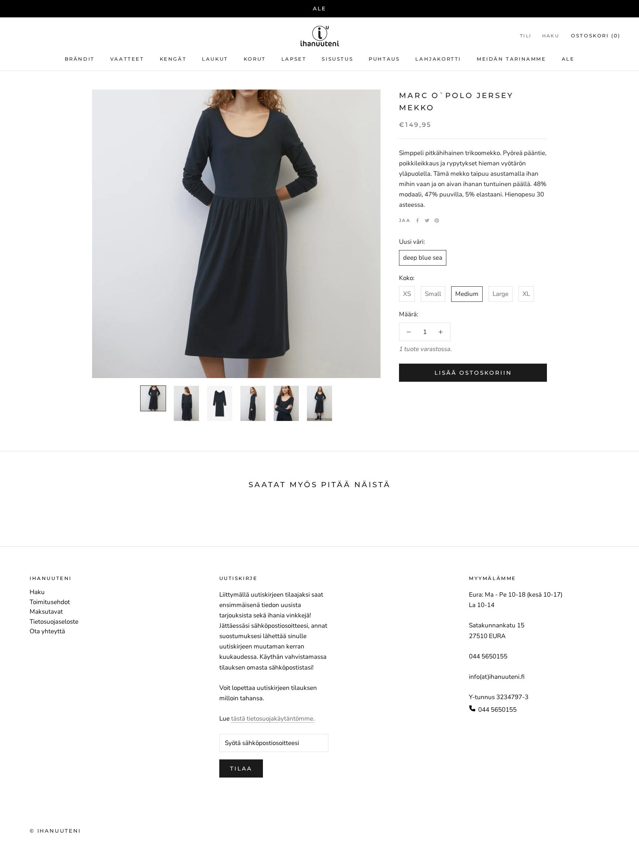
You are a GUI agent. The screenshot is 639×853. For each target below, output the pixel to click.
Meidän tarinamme (511, 59)
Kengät (173, 59)
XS (407, 294)
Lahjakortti (438, 59)
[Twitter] (427, 220)
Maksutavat (46, 611)
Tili (526, 35)
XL (526, 294)
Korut (255, 59)
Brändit (80, 59)
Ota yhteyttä (47, 631)
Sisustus (337, 59)
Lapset (294, 59)
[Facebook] (417, 220)
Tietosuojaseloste (54, 621)
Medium (467, 294)
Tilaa (241, 768)
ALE (319, 8)
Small (433, 294)
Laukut (215, 59)
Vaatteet (127, 59)
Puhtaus (384, 59)
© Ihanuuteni (55, 830)
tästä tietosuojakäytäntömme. (273, 718)
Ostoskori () (596, 35)
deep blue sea (422, 257)
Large (500, 294)
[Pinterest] (437, 220)
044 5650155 (497, 709)
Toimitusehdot (50, 602)
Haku (550, 35)
